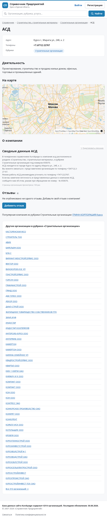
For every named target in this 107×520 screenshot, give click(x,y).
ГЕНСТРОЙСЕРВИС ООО (17, 274)
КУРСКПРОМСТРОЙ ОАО (17, 478)
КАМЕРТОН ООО (13, 349)
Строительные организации (74, 22)
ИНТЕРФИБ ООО (13, 339)
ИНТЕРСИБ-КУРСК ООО (17, 333)
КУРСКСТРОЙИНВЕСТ (16, 473)
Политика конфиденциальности (30, 514)
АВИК (8, 242)
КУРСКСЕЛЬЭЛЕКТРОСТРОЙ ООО (21, 467)
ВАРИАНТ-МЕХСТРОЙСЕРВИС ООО (22, 258)
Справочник (8, 22)
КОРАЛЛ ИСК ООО (14, 424)
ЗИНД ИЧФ (11, 317)
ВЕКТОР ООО (12, 263)
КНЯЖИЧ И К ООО (14, 376)
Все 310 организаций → (17, 489)
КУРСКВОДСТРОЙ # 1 (16, 451)
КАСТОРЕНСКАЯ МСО (16, 231)
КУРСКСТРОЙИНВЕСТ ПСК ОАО (20, 483)
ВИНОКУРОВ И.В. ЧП (15, 269)
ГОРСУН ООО (12, 280)
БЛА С (8, 253)
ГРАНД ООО (11, 290)
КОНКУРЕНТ (11, 419)
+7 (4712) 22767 (42, 45)
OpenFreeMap (60, 131)
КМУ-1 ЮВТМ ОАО (15, 371)
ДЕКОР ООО (11, 301)
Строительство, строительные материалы (37, 22)
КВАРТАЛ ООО (12, 365)
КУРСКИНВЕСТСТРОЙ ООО (18, 446)
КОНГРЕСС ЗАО (13, 403)
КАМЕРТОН (11, 344)
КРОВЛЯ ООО (12, 435)
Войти (78, 5)
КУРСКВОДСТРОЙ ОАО (16, 457)
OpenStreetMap (93, 131)
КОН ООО (10, 392)
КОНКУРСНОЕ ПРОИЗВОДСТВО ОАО (23, 408)
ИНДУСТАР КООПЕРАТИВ (17, 328)
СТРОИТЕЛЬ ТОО (14, 237)
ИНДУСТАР (11, 322)
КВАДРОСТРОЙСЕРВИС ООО (19, 360)
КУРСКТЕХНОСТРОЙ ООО (18, 440)
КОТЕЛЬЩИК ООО (14, 430)
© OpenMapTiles (72, 131)
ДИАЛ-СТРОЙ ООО (15, 306)
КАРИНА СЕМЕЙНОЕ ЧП (17, 355)
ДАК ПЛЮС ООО (13, 296)
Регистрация (94, 5)
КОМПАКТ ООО (13, 381)
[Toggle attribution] (101, 131)
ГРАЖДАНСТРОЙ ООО (16, 285)
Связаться (7, 514)
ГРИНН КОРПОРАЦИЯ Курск (87, 214)
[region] (53, 109)
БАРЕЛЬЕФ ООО (13, 247)
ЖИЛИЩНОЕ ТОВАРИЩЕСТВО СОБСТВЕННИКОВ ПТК (31, 312)
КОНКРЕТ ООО (13, 414)
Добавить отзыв (14, 205)
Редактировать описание (92, 148)
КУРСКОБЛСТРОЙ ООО (17, 462)
